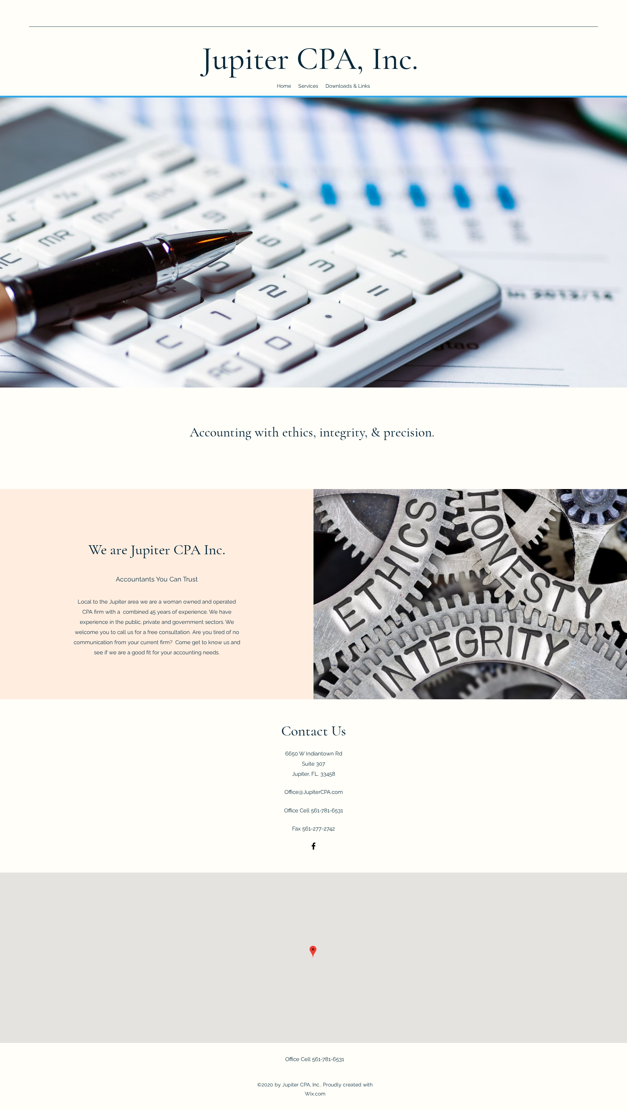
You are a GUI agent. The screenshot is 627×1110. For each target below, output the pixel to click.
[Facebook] (313, 846)
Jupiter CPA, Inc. (310, 59)
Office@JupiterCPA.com (313, 792)
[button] (348, 86)
